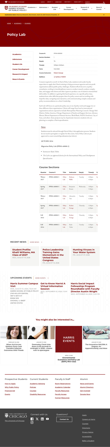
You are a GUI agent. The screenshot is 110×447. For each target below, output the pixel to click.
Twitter (37, 419)
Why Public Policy (12, 387)
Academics (17, 23)
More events (40, 278)
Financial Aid (10, 391)
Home (9, 23)
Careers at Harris (88, 419)
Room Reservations (62, 384)
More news (34, 242)
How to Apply (10, 384)
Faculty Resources (62, 391)
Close (104, 14)
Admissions (17, 59)
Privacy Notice (87, 432)
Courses (28, 23)
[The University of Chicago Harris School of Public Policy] (16, 8)
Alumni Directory (87, 387)
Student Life (17, 64)
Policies (33, 387)
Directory (58, 2)
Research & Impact (20, 74)
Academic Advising (37, 384)
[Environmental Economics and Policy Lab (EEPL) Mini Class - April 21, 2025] (68, 351)
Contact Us (64, 419)
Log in (43, 2)
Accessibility (87, 437)
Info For (67, 2)
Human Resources (62, 398)
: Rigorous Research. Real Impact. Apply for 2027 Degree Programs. (31, 14)
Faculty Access (60, 394)
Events (7, 394)
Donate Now (85, 394)
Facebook (32, 419)
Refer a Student (88, 441)
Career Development (20, 69)
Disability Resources (38, 394)
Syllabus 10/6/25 (61, 77)
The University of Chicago (14, 421)
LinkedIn (42, 419)
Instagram (32, 422)
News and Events (87, 384)
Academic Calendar (62, 387)
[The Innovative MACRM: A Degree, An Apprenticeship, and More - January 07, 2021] (96, 338)
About (49, 2)
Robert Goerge (58, 73)
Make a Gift (77, 2)
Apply (84, 415)
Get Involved (85, 391)
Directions (86, 428)
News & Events (18, 79)
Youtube (47, 419)
